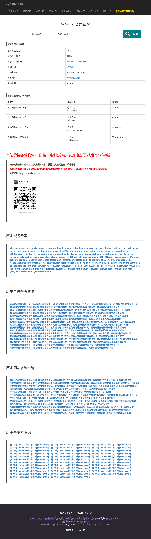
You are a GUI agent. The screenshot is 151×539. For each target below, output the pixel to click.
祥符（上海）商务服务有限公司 (52, 412)
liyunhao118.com (131, 262)
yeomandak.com (93, 253)
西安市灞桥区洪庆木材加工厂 (23, 383)
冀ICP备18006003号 (60, 477)
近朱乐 (109, 391)
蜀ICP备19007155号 (19, 444)
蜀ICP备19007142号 (121, 444)
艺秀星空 (78, 391)
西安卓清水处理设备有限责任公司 (122, 394)
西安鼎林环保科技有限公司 (22, 333)
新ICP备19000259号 (39, 465)
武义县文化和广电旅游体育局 (114, 324)
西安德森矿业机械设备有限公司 (109, 330)
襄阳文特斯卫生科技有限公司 (23, 412)
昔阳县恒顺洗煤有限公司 (125, 400)
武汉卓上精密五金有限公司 (48, 318)
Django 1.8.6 (70, 524)
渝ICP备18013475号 (121, 471)
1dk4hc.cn (29, 253)
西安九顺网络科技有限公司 (54, 342)
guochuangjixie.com (99, 259)
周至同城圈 (74, 394)
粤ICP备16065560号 (121, 474)
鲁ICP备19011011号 (60, 444)
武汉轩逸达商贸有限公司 (108, 306)
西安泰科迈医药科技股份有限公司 (39, 388)
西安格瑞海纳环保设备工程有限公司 (80, 336)
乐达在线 (91, 406)
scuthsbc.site (62, 253)
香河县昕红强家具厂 (19, 409)
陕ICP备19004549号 (19, 447)
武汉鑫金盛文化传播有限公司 (53, 306)
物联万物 (93, 386)
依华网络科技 (66, 391)
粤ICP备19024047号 (39, 453)
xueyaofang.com (89, 268)
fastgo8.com (53, 265)
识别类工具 (13, 11)
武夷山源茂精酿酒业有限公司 (86, 324)
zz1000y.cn (72, 256)
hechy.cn (14, 256)
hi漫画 (72, 412)
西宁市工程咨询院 (106, 397)
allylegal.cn (26, 256)
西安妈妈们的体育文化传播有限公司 (109, 342)
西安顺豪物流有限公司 (126, 386)
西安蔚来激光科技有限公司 (68, 388)
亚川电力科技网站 (50, 391)
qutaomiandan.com (121, 259)
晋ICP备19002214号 (60, 447)
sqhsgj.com (79, 248)
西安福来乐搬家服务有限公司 (23, 336)
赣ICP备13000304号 (80, 471)
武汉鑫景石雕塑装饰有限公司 (82, 306)
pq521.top (102, 265)
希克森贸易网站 (105, 400)
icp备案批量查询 (65, 512)
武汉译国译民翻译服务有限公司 (24, 312)
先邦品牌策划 (79, 406)
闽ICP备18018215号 (60, 453)
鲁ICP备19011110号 (80, 468)
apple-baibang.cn (52, 259)
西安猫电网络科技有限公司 (22, 345)
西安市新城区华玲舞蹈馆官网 (51, 386)
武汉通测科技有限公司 (20, 303)
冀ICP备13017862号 (80, 459)
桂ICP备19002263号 (39, 450)
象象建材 (101, 412)
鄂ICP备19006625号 (19, 450)
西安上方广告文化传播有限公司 (116, 380)
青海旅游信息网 (57, 397)
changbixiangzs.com (20, 265)
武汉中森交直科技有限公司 (22, 318)
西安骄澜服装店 (130, 339)
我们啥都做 (91, 403)
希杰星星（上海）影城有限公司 (82, 400)
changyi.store (58, 256)
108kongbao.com (18, 259)
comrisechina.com (122, 268)
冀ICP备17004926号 (60, 459)
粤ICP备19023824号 (80, 444)
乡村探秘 (118, 406)
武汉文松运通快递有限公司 (68, 303)
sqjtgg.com (15, 250)
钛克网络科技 (16, 388)
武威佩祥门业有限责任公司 (122, 321)
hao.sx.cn (66, 265)
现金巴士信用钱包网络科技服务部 (25, 406)
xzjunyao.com (53, 262)
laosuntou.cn (29, 250)
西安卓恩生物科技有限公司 (92, 394)
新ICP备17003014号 (19, 465)
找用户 (112, 388)
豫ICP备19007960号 (19, 453)
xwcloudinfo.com (45, 253)
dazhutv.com (76, 253)
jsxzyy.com (116, 262)
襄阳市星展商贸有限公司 (120, 409)
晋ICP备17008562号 (101, 456)
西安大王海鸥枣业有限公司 (81, 330)
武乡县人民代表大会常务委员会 (56, 324)
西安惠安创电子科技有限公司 (82, 339)
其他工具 (107, 11)
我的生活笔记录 (123, 412)
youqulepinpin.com (118, 265)
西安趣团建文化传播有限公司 (51, 380)
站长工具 (40, 11)
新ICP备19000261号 (60, 462)
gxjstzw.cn (50, 248)
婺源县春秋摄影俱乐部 (20, 327)
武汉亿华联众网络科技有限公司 (115, 309)
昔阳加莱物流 (16, 403)
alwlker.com (38, 248)
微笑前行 (91, 412)
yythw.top (104, 262)
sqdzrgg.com (119, 248)
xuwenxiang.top (41, 256)
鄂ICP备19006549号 (101, 447)
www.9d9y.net (73, 77)
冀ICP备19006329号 (39, 477)
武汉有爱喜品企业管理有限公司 (109, 312)
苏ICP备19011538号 (101, 471)
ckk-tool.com (16, 253)
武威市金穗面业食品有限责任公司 (25, 324)
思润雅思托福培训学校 (77, 386)
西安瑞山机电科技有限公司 (79, 380)
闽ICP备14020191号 (19, 456)
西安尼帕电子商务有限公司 (22, 348)
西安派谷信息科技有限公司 (48, 348)
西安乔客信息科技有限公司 (101, 348)
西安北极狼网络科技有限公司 (23, 330)
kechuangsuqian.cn (48, 250)
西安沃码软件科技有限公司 (94, 388)
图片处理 (81, 11)
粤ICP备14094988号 (101, 459)
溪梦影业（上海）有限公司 (50, 403)
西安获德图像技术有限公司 (109, 339)
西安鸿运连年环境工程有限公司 (52, 339)
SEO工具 (53, 11)
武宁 (69, 321)
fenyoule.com (121, 256)
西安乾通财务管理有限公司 (74, 348)
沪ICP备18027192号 (80, 447)
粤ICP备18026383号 (80, 450)
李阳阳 (70, 55)
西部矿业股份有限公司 (20, 397)
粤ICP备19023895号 (39, 471)
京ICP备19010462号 (121, 453)
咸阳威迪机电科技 (104, 406)
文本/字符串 (66, 11)
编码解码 (27, 11)
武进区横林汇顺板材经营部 (52, 321)
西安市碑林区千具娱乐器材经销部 (53, 383)
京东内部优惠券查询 (125, 11)
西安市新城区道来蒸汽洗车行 (23, 386)
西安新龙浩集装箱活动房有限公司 (25, 391)
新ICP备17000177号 (80, 462)
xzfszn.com (81, 259)
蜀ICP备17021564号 (39, 444)
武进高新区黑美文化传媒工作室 (24, 321)
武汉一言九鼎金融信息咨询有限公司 (26, 309)
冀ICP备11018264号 (19, 477)
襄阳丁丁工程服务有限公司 (68, 409)
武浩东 (92, 318)
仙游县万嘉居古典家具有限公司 (56, 406)
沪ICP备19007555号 (80, 477)
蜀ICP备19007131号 (121, 450)
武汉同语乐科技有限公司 (43, 303)
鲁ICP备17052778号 (60, 468)
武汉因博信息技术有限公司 (81, 312)
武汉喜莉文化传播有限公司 (125, 303)
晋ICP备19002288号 (60, 465)
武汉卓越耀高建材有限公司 (74, 318)
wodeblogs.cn (110, 253)
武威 (107, 321)
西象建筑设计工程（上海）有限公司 (26, 400)
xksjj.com (77, 265)
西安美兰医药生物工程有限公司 (50, 345)
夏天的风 (80, 403)
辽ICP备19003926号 (121, 456)
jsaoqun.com (35, 259)
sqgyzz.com (92, 248)
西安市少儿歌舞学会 (130, 383)
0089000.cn (89, 265)
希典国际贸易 (60, 400)
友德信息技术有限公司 (94, 391)
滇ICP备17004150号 (19, 468)
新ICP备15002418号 (121, 462)
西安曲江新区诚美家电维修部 (23, 380)
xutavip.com (106, 268)
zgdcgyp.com (96, 250)
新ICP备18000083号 (19, 462)
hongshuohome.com (20, 262)
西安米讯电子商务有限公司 (107, 345)
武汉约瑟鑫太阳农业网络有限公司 (59, 315)
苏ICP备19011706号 (60, 450)
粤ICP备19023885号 (39, 447)
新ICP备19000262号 (39, 462)
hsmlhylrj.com (64, 248)
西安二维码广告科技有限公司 (77, 333)
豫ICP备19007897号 (121, 468)
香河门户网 (129, 406)
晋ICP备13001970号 (80, 456)
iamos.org (15, 268)
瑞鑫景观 (97, 380)
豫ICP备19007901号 (101, 474)
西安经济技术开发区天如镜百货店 (25, 342)
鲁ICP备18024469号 (39, 468)
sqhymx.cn (133, 248)
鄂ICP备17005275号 (121, 447)
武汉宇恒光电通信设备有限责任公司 (26, 315)
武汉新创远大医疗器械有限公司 (24, 306)
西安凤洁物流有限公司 (121, 333)
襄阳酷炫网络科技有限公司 (94, 409)
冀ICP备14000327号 (121, 465)
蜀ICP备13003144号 (39, 459)
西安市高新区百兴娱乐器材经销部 (86, 383)
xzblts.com (75, 262)
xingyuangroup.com (20, 248)
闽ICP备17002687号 (80, 453)
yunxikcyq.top (126, 253)
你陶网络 (71, 66)
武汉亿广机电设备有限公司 (87, 309)
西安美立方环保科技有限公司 (80, 345)
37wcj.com (135, 256)
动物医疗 (48, 400)
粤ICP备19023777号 (101, 444)
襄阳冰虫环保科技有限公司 (42, 409)
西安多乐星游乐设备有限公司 (49, 333)
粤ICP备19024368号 (101, 468)
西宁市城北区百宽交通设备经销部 (81, 397)
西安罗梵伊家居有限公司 (80, 342)
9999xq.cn (134, 265)
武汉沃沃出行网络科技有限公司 (96, 303)
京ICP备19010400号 (39, 456)
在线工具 (79, 512)
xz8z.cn (65, 262)
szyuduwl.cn (122, 250)
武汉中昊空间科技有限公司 (115, 315)
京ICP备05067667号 (19, 459)
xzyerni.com (69, 259)
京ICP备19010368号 (121, 459)
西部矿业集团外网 (40, 397)
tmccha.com (38, 262)
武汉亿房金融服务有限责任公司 (58, 309)
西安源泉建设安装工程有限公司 (24, 394)
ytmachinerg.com (42, 271)
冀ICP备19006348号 (101, 465)
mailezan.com (39, 265)
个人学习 (110, 412)
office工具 (94, 11)
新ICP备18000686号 (101, 462)
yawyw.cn (15, 271)
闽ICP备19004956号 (60, 456)
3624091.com (106, 256)
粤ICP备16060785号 (80, 474)
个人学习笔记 (104, 403)
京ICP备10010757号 (39, 474)
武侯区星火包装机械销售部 (108, 318)
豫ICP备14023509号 (76, 61)
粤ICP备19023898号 (101, 453)
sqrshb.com (105, 248)
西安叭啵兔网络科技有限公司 (75, 327)
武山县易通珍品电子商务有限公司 (87, 321)
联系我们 (89, 512)
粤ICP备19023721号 (60, 474)
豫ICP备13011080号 (19, 474)
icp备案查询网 (14, 4)
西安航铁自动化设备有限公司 (23, 339)
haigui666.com (90, 262)
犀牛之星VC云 (30, 403)
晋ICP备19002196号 (80, 465)
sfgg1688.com (66, 250)
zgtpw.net (109, 250)
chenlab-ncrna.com (88, 256)
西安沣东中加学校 (101, 333)
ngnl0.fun (38, 268)
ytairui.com (26, 271)
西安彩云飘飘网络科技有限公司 (52, 330)
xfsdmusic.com (72, 268)
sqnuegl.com (81, 250)
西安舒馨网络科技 (106, 386)
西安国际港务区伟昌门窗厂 (111, 336)
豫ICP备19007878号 (19, 471)
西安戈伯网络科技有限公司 (50, 336)
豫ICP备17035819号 (75, 530)
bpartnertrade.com (53, 268)
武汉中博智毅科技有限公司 (89, 315)
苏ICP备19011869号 (60, 471)
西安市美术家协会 (111, 383)
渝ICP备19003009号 (101, 450)
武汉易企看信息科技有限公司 (53, 312)
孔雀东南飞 (70, 403)
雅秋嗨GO (81, 412)
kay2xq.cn (26, 268)
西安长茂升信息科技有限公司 (53, 394)
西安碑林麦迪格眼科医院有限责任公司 (108, 327)
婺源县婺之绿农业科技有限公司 (46, 327)
